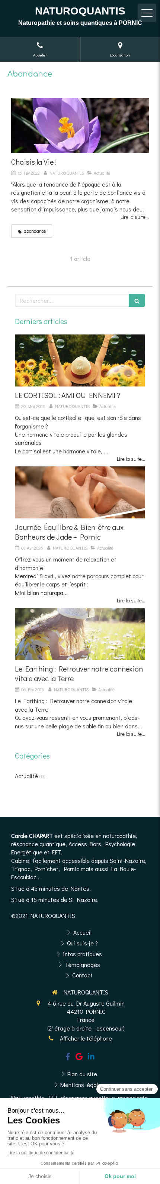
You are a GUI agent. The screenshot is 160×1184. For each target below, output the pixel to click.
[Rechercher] (137, 300)
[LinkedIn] (91, 1058)
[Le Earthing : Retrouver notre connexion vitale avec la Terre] (80, 634)
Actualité (26, 776)
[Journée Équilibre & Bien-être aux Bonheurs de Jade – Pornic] (80, 492)
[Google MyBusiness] (79, 1058)
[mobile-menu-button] (147, 13)
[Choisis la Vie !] (80, 125)
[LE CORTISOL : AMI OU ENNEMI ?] (80, 360)
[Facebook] (67, 1058)
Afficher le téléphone (86, 1038)
